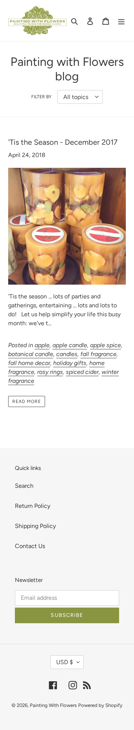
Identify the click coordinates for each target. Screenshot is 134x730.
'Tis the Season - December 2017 (63, 142)
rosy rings (50, 371)
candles (66, 354)
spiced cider (82, 371)
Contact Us (30, 546)
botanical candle (30, 354)
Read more (26, 401)
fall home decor (29, 362)
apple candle (69, 345)
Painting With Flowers (53, 705)
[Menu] (121, 21)
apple (42, 345)
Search (24, 485)
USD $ (64, 662)
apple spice (105, 345)
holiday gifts (69, 362)
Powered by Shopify (100, 705)
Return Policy (32, 505)
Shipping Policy (35, 525)
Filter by (41, 96)
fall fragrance (98, 354)
